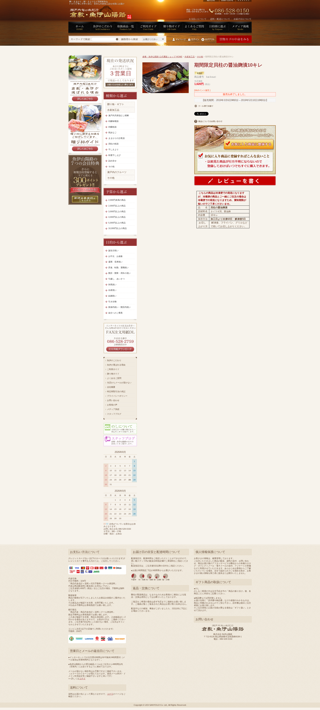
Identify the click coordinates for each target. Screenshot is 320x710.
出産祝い (112, 290)
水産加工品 (113, 110)
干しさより (113, 149)
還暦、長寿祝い (115, 262)
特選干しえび (114, 155)
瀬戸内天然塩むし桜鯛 (118, 115)
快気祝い (112, 284)
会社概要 (111, 387)
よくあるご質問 (114, 378)
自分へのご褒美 (115, 313)
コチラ (82, 678)
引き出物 (112, 301)
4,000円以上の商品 (117, 217)
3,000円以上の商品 (117, 211)
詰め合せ (112, 161)
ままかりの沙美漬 (116, 138)
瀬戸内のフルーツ (116, 172)
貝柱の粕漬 (113, 144)
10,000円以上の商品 (117, 228)
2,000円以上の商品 (117, 206)
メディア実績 (113, 409)
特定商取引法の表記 (116, 391)
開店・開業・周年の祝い (119, 273)
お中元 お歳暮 (115, 256)
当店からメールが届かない (119, 382)
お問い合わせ (113, 400)
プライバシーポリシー (117, 396)
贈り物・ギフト (115, 104)
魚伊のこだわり (114, 360)
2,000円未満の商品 (117, 200)
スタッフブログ (114, 414)
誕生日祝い (113, 250)
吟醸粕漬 (112, 127)
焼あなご (112, 132)
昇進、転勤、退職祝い (118, 267)
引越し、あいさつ (116, 279)
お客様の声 (112, 405)
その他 (111, 166)
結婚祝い (112, 296)
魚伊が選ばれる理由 (116, 365)
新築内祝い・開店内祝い (119, 307)
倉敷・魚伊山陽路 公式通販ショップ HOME (162, 56)
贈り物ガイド (113, 374)
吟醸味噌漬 (113, 121)
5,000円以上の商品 (117, 223)
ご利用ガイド (113, 369)
